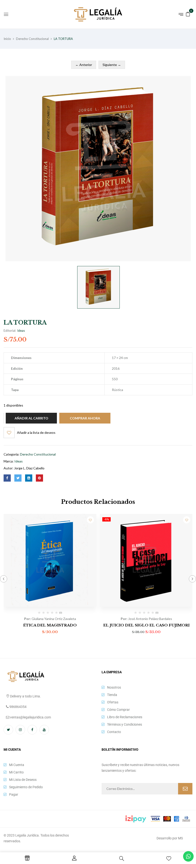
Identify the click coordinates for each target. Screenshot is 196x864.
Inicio (7, 39)
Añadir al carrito (31, 418)
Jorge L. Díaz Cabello (29, 468)
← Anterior (83, 65)
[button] (188, 14)
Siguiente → (112, 65)
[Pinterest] (39, 478)
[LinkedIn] (28, 478)
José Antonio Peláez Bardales (150, 619)
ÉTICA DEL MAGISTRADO (50, 625)
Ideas (21, 330)
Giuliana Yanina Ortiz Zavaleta (54, 619)
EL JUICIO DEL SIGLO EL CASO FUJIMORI (146, 625)
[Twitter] (18, 478)
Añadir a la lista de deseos (36, 432)
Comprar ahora (85, 418)
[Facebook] (7, 478)
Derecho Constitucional (32, 39)
